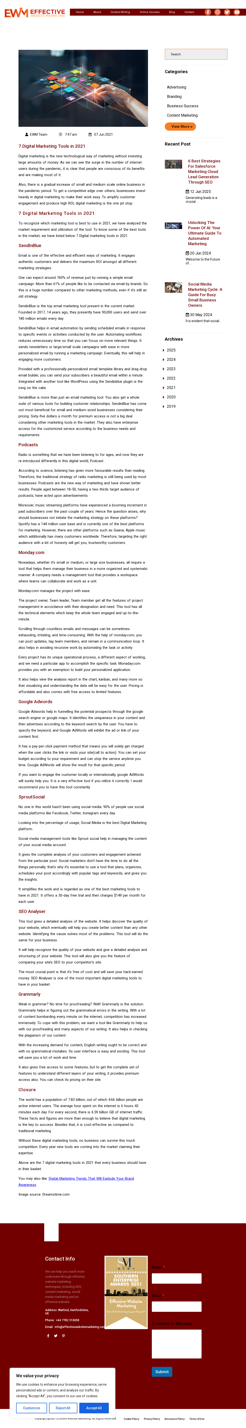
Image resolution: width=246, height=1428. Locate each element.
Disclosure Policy (174, 1419)
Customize (31, 1408)
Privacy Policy (152, 1419)
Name (158, 1267)
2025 (171, 350)
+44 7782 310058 (67, 1320)
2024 (171, 359)
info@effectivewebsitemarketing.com (80, 1327)
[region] (62, 1393)
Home (80, 12)
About (97, 12)
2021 (171, 387)
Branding (174, 96)
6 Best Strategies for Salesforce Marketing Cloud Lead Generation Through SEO (204, 172)
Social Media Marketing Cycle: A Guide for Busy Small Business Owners (205, 295)
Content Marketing (182, 115)
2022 (171, 378)
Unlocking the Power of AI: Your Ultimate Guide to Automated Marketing (204, 233)
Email (158, 1295)
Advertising (176, 87)
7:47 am (70, 134)
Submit (162, 1371)
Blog (172, 12)
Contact (189, 12)
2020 (171, 397)
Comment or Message (172, 1323)
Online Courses (150, 12)
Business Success (182, 106)
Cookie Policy (131, 1419)
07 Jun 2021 (103, 134)
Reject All (63, 1408)
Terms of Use (196, 1419)
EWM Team (38, 134)
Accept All (94, 1408)
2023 (171, 369)
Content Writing (120, 12)
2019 (171, 406)
